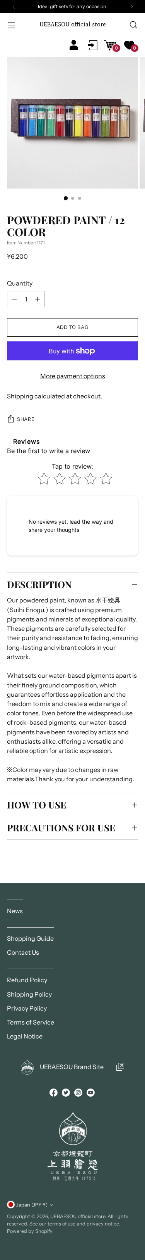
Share (25, 419)
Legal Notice (25, 1036)
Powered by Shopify (30, 1231)
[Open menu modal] (11, 25)
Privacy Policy (27, 1008)
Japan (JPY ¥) (32, 1205)
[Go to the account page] (92, 45)
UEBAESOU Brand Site (72, 1067)
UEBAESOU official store (77, 1216)
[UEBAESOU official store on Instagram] (79, 1094)
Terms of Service (30, 1022)
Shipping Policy (29, 994)
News (15, 911)
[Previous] (13, 6)
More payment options (72, 376)
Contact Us (23, 952)
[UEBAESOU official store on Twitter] (66, 1094)
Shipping (20, 396)
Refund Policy (27, 980)
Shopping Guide (30, 938)
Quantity (19, 283)
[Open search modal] (133, 25)
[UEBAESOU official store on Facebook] (54, 1094)
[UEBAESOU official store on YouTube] (91, 1094)
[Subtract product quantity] (37, 299)
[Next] (131, 6)
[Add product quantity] (14, 299)
